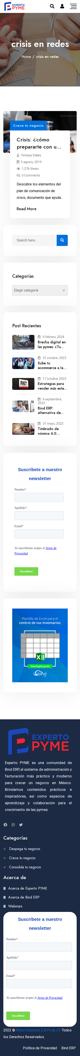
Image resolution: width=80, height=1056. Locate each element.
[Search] (52, 6)
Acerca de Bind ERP (24, 897)
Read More (26, 209)
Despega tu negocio (24, 848)
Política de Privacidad (40, 1048)
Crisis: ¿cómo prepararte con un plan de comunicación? (38, 150)
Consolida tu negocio (25, 867)
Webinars (15, 906)
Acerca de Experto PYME (27, 888)
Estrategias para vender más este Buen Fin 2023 (51, 388)
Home (26, 56)
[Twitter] (20, 824)
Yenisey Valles (31, 155)
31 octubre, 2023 (54, 358)
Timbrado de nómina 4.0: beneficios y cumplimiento (48, 435)
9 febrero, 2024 (53, 337)
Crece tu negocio (28, 125)
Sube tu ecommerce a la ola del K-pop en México (51, 370)
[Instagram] (13, 824)
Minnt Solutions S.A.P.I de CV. (38, 1030)
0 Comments (31, 175)
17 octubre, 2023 (54, 378)
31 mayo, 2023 (53, 423)
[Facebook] (5, 824)
